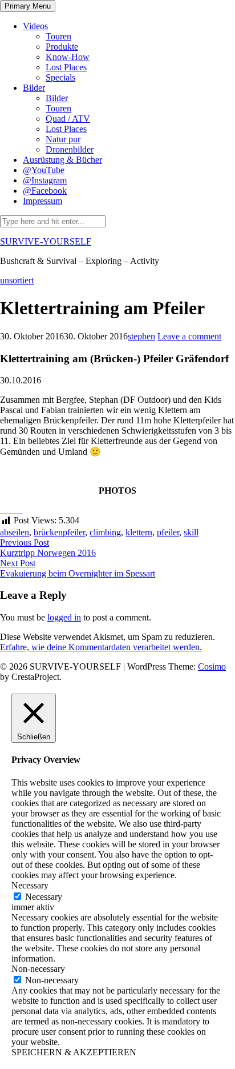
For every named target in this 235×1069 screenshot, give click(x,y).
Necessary (43, 897)
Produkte (62, 46)
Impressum (42, 201)
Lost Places (66, 67)
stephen (141, 336)
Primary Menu (28, 6)
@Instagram (45, 180)
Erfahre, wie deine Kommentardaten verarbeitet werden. (101, 647)
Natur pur (63, 139)
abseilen (14, 532)
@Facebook (45, 190)
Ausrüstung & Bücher (62, 160)
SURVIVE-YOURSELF (45, 241)
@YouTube (43, 170)
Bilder (34, 88)
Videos (35, 26)
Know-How (68, 57)
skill (191, 532)
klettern (138, 532)
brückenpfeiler (59, 532)
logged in (64, 617)
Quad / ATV (68, 118)
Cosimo (212, 666)
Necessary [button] (29, 885)
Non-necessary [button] (38, 969)
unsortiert (17, 280)
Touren (58, 36)
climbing (105, 532)
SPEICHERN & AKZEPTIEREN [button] (73, 1052)
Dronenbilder (70, 149)
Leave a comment (189, 336)
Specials (60, 77)
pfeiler (168, 532)
